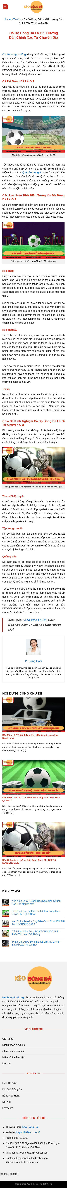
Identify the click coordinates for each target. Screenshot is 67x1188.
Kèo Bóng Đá (30, 1127)
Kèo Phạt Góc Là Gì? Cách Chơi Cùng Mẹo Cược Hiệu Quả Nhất (31, 799)
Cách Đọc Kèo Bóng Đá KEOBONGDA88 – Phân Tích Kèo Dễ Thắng (36, 933)
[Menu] (5, 6)
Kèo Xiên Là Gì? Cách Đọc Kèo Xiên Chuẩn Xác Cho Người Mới (30, 736)
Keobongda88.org (13, 997)
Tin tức (17, 19)
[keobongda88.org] (33, 7)
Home (7, 19)
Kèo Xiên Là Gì (34, 620)
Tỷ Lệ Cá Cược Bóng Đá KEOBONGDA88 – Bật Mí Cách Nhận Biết (36, 943)
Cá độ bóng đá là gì (14, 54)
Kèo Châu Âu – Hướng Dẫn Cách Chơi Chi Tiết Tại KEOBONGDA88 (29, 861)
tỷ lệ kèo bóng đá (32, 172)
